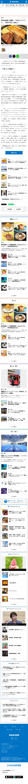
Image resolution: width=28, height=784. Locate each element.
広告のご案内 (4, 751)
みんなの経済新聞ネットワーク (14, 765)
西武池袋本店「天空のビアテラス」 (11, 199)
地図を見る (14, 152)
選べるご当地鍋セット (9, 69)
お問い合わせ (4, 749)
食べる (7, 5)
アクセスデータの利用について (8, 747)
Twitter (15, 738)
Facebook (12, 738)
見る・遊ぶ (12, 5)
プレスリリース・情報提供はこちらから (10, 746)
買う (17, 5)
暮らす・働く (21, 5)
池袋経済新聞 (14, 2)
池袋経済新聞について (6, 744)
